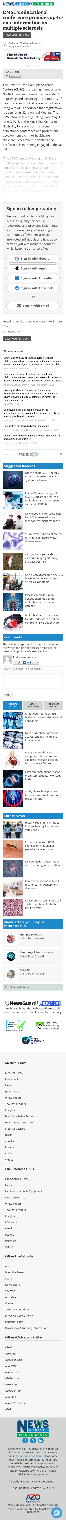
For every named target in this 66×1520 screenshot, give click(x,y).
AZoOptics (11, 1366)
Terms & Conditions (17, 1309)
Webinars (11, 1222)
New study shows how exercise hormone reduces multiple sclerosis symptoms (44, 578)
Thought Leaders (15, 1104)
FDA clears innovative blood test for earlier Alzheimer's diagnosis (42, 884)
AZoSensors (12, 1378)
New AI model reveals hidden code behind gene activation (43, 863)
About (8, 1266)
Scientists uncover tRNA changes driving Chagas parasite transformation (39, 845)
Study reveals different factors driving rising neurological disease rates (43, 537)
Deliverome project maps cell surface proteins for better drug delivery (43, 904)
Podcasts (10, 1153)
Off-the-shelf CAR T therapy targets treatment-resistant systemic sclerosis (42, 476)
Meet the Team (14, 1272)
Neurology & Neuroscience (36, 952)
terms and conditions (29, 1456)
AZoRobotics (12, 1372)
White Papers (13, 1097)
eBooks (9, 1141)
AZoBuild (10, 1397)
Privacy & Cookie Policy (19, 1315)
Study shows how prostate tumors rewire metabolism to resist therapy (43, 795)
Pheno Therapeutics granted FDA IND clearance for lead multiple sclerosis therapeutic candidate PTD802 (43, 498)
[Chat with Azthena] (56, 1512)
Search (9, 1278)
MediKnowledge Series (19, 1116)
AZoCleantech (13, 1359)
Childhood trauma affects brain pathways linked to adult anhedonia (44, 717)
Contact (9, 1303)
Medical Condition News (30, 321)
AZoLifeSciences (15, 1403)
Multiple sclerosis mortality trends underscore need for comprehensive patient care (42, 619)
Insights (10, 1110)
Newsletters (12, 1284)
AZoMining (11, 1384)
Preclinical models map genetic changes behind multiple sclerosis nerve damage (40, 600)
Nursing (25, 970)
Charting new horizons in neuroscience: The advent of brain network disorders (31, 437)
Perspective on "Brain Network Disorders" (25, 426)
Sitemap (10, 1291)
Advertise (11, 1297)
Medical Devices (15, 1128)
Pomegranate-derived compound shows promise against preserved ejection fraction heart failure (41, 758)
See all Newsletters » (17, 987)
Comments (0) (11, 331)
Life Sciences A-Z (15, 1197)
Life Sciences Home (17, 1179)
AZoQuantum (13, 1390)
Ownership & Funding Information (26, 1328)
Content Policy (14, 1322)
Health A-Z (11, 1091)
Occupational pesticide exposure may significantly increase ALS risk (41, 558)
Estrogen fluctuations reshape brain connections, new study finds (43, 775)
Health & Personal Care (19, 1122)
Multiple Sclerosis (31, 934)
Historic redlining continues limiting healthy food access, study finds (42, 826)
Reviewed (15, 76)
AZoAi (8, 1409)
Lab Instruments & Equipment (23, 1191)
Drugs (8, 1135)
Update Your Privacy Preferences (32, 1481)
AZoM (8, 1347)
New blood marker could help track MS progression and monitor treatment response (43, 517)
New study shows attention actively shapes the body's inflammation (41, 736)
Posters (9, 1147)
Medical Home (14, 1073)
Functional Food (15, 1079)
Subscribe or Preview (31, 938)
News (8, 1085)
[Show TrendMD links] (61, 453)
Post (7, 694)
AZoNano (10, 1353)
